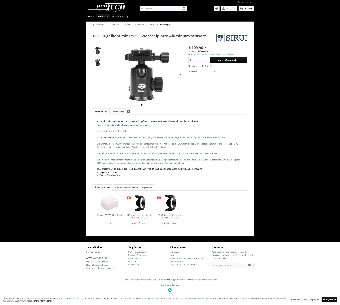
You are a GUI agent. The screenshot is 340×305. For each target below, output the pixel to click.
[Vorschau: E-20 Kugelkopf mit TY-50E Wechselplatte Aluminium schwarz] (97, 50)
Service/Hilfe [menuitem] (246, 2)
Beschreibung (101, 111)
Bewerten (208, 66)
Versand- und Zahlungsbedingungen (186, 258)
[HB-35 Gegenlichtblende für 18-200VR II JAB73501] (170, 203)
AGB (172, 255)
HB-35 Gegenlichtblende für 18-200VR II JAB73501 (170, 216)
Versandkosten (164, 279)
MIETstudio (133, 261)
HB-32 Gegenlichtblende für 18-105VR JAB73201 (139, 216)
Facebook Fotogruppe (137, 255)
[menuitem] (163, 8)
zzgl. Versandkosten (204, 51)
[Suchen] (184, 8)
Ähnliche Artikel (102, 187)
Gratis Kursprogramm (138, 252)
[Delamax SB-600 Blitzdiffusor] (109, 203)
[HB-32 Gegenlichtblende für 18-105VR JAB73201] (140, 203)
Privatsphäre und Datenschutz (183, 264)
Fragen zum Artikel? (108, 172)
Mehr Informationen (43, 301)
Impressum (175, 252)
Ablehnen (295, 299)
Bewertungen (121, 111)
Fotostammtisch (135, 258)
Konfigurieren (329, 299)
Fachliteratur (134, 264)
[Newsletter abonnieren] (249, 265)
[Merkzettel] (217, 8)
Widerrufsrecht (177, 261)
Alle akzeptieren (311, 299)
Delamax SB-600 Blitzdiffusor (109, 215)
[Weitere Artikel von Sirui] (231, 38)
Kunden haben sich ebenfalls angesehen (133, 187)
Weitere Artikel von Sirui (110, 175)
